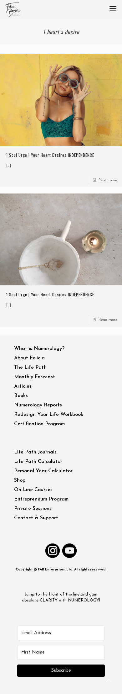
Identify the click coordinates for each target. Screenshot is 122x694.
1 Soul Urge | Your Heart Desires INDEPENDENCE (50, 155)
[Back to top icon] (109, 681)
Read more (108, 180)
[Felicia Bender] (13, 9)
